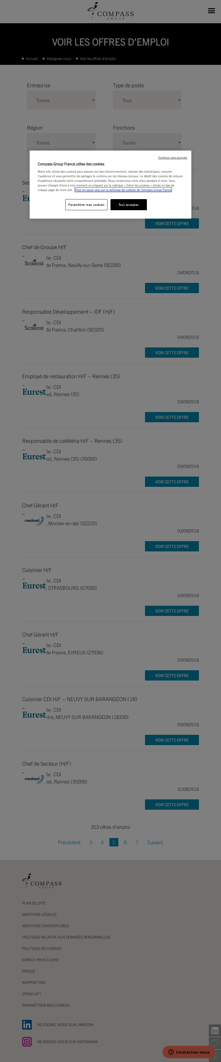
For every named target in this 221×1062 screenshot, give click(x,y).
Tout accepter (129, 204)
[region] (110, 184)
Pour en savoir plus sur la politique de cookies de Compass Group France (123, 190)
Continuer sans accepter (172, 157)
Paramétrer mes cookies (86, 204)
